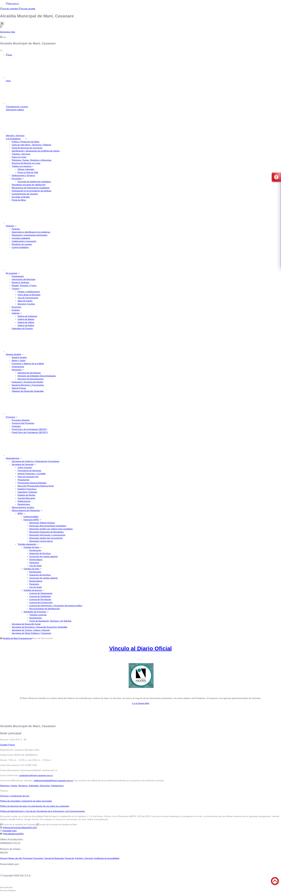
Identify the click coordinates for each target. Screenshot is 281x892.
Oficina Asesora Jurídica (23, 507)
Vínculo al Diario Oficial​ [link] (140, 648)
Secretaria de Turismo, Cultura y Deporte (31, 630)
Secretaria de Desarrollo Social (26, 624)
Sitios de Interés (25, 301)
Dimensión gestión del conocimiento (46, 538)
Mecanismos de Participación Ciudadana (30, 187)
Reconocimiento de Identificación (44, 608)
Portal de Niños (19, 200)
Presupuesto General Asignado (32, 483)
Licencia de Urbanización (41, 593)
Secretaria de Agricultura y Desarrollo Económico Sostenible (39, 627)
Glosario (4, 858)
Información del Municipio (23, 279)
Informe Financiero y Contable (32, 473)
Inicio (8, 81)
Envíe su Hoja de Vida (28, 172)
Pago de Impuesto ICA (28, 476)
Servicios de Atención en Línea (26, 163)
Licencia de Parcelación (40, 599)
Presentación (18, 276)
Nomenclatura (35, 559)
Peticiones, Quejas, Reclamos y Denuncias (31, 160)
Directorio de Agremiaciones (31, 379)
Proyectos (10, 417)
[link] (140, 3)
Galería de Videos (26, 322)
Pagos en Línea (19, 157)
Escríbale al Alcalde (21, 197)
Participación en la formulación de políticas (31, 191)
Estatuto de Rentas (26, 495)
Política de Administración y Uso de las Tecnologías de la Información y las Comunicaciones (42, 811)
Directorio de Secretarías (29, 373)
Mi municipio (11, 273)
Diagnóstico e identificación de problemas (31, 232)
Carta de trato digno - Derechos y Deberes (31, 145)
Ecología (16, 310)
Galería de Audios (26, 325)
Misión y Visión (18, 360)
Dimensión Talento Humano (42, 522)
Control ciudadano (20, 247)
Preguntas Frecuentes (33, 858)
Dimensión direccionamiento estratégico (47, 526)
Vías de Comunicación (28, 298)
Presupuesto (23, 480)
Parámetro (34, 562)
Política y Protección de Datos (25, 141)
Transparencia (25, 638)
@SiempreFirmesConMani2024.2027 (20, 827)
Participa (10, 226)
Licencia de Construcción (41, 602)
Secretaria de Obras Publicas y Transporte (31, 633)
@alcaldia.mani (9, 830)
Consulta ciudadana (21, 238)
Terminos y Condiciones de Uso (14, 796)
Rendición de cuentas (22, 244)
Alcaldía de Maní (10, 638)
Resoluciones (24, 504)
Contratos (16, 426)
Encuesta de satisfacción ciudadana (34, 181)
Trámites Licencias (38, 615)
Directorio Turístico (26, 304)
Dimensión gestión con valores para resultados (51, 529)
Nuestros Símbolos (20, 282)
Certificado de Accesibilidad (106, 858)
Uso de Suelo (35, 565)
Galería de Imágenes (27, 316)
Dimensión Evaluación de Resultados (46, 532)
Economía (16, 307)
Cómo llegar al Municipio (29, 294)
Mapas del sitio (15, 858)
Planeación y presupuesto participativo (29, 235)
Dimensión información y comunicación (47, 535)
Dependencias (12, 458)
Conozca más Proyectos (23, 423)
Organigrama (18, 366)
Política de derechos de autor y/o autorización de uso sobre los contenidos (34, 806)
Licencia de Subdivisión (40, 596)
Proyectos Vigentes (21, 420)
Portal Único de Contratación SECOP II (30, 432)
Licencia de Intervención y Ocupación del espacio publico (55, 605)
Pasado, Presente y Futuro (24, 285)
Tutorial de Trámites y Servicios (78, 858)
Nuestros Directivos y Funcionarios (28, 385)
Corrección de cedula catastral (43, 556)
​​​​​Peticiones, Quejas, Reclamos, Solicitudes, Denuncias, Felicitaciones (32, 785)
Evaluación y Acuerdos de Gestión (27, 382)
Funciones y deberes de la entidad (28, 363)
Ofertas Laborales (26, 169)
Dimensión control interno (41, 541)
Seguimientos (35, 618)
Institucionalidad (30, 516)
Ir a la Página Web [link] (140, 703)
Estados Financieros (27, 489)
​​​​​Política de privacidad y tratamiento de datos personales (26, 801)
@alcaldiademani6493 (13, 834)
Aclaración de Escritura (40, 553)
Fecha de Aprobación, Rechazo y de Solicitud (50, 621)
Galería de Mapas (26, 319)
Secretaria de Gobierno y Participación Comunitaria (35, 461)
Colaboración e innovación (24, 241)
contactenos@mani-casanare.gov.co (36, 775)
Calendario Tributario (27, 492)
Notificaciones (24, 501)
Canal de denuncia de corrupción (27, 148)
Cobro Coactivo (25, 467)
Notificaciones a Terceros (23, 175)
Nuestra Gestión (19, 357)
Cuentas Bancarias (26, 498)
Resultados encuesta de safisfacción (29, 184)
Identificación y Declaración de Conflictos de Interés (36, 151)
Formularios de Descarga (29, 470)
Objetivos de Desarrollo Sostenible (28, 391)
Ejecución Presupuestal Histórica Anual (36, 486)
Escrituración (35, 550)
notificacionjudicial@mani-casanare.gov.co (53, 780)
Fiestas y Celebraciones (29, 291)
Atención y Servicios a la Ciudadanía (15, 137)
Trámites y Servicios (21, 154)
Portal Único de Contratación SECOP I (29, 429)
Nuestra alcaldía (13, 354)
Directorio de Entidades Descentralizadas (37, 376)
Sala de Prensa (19, 388)
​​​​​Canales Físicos (7, 745)
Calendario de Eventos (22, 328)
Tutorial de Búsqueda (54, 858)
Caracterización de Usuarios (25, 194)
